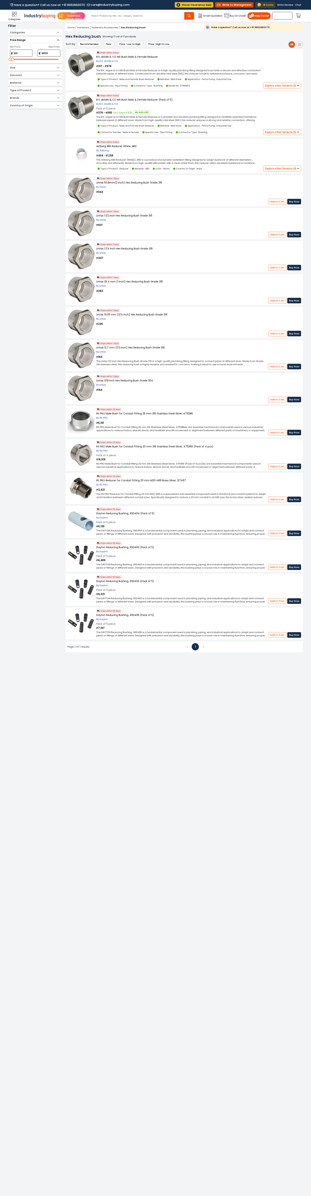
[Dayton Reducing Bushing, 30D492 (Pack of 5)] (80, 589)
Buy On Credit (238, 15)
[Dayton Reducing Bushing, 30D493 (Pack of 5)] (80, 555)
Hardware (83, 27)
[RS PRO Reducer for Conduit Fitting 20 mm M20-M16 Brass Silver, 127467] (80, 488)
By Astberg (102, 150)
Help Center (261, 15)
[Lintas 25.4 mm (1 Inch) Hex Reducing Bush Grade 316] (80, 289)
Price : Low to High (129, 44)
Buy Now (294, 201)
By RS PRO (102, 417)
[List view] (292, 44)
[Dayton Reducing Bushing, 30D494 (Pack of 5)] (80, 521)
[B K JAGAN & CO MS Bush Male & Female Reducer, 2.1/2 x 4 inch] (80, 65)
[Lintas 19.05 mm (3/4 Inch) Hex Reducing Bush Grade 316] (80, 322)
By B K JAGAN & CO (107, 61)
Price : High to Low (158, 44)
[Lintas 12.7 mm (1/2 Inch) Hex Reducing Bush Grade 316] (80, 355)
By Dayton (102, 517)
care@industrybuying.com (110, 4)
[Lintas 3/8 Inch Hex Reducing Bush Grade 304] (80, 388)
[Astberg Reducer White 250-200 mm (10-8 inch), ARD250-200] (80, 154)
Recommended (89, 44)
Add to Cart (277, 201)
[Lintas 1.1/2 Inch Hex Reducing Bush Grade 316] (80, 223)
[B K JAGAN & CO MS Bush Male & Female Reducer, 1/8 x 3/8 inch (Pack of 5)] (80, 107)
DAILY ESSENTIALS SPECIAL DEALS (73, 16)
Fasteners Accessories (105, 27)
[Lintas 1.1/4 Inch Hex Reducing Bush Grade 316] (80, 256)
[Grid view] (299, 44)
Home (71, 27)
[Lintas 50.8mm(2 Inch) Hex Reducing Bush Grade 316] (80, 190)
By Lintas (101, 187)
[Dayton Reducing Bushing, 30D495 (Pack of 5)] (80, 623)
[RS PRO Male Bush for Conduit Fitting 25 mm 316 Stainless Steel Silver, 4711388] (80, 421)
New (108, 44)
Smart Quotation (212, 15)
